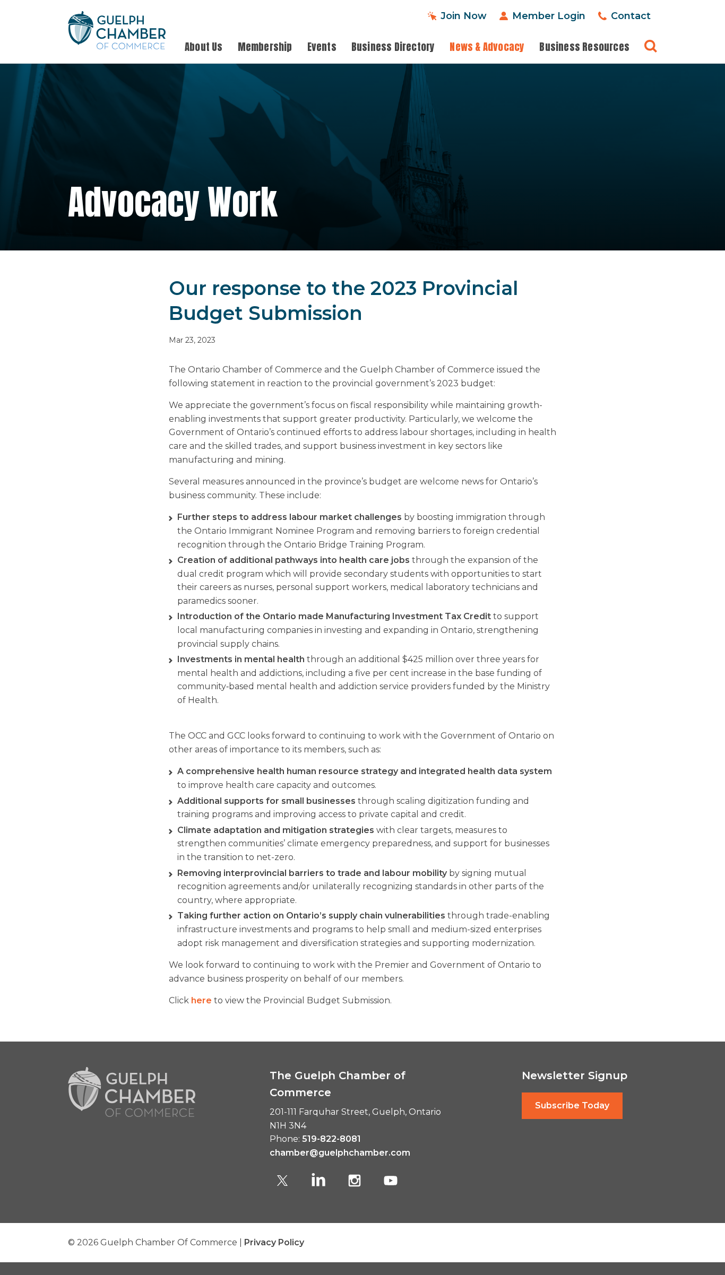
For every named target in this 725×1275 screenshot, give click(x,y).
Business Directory (393, 47)
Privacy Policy (274, 1242)
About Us (204, 47)
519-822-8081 (331, 1139)
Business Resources (584, 47)
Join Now (464, 16)
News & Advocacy (487, 47)
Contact (631, 16)
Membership (265, 47)
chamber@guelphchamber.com (340, 1153)
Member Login (548, 16)
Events (321, 47)
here (201, 1000)
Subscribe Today (572, 1105)
